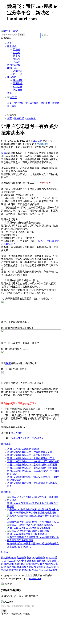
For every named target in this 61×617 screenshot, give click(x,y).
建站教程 (12, 77)
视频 (8, 363)
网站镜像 (6, 557)
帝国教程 (18, 83)
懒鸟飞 (28, 575)
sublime (21, 563)
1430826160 (35, 578)
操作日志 (33, 570)
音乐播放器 (23, 567)
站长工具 (18, 74)
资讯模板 (41, 560)
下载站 (16, 62)
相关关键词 (17, 433)
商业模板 (12, 46)
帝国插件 (18, 71)
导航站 (16, 58)
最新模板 (6, 491)
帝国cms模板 (13, 65)
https (14, 567)
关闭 (4, 611)
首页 (9, 43)
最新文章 (6, 443)
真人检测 (51, 567)
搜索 (3, 153)
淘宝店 (13, 97)
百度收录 (23, 570)
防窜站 (7, 567)
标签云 (4, 552)
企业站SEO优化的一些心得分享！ (28, 438)
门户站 (16, 49)
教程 (13, 557)
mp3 (31, 567)
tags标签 (53, 570)
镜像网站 (50, 563)
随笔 (9, 92)
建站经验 (18, 80)
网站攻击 (19, 560)
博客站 (16, 55)
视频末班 (30, 563)
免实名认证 (40, 567)
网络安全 (18, 89)
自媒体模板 (30, 560)
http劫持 (50, 557)
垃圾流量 (51, 560)
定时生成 (9, 560)
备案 (29, 557)
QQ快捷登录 (38, 557)
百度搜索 (13, 570)
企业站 (16, 52)
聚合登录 (21, 557)
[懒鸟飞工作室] (9, 31)
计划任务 (40, 563)
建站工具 (12, 68)
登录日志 (44, 570)
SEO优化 (17, 86)
